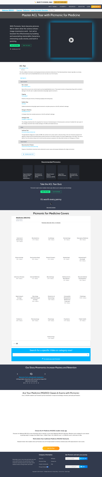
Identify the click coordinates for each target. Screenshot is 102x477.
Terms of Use (61, 471)
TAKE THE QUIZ (26, 45)
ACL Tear (52, 10)
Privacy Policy (55, 471)
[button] (51, 413)
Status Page (67, 471)
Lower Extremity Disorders (39, 10)
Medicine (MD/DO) (8, 10)
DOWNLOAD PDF (16, 49)
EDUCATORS (81, 6)
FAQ (52, 464)
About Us (41, 458)
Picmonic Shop (42, 461)
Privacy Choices (42, 467)
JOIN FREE (96, 6)
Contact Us (53, 461)
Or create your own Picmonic (52, 359)
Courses (19, 10)
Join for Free (51, 448)
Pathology (26, 10)
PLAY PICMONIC (15, 45)
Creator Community (43, 464)
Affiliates (53, 458)
